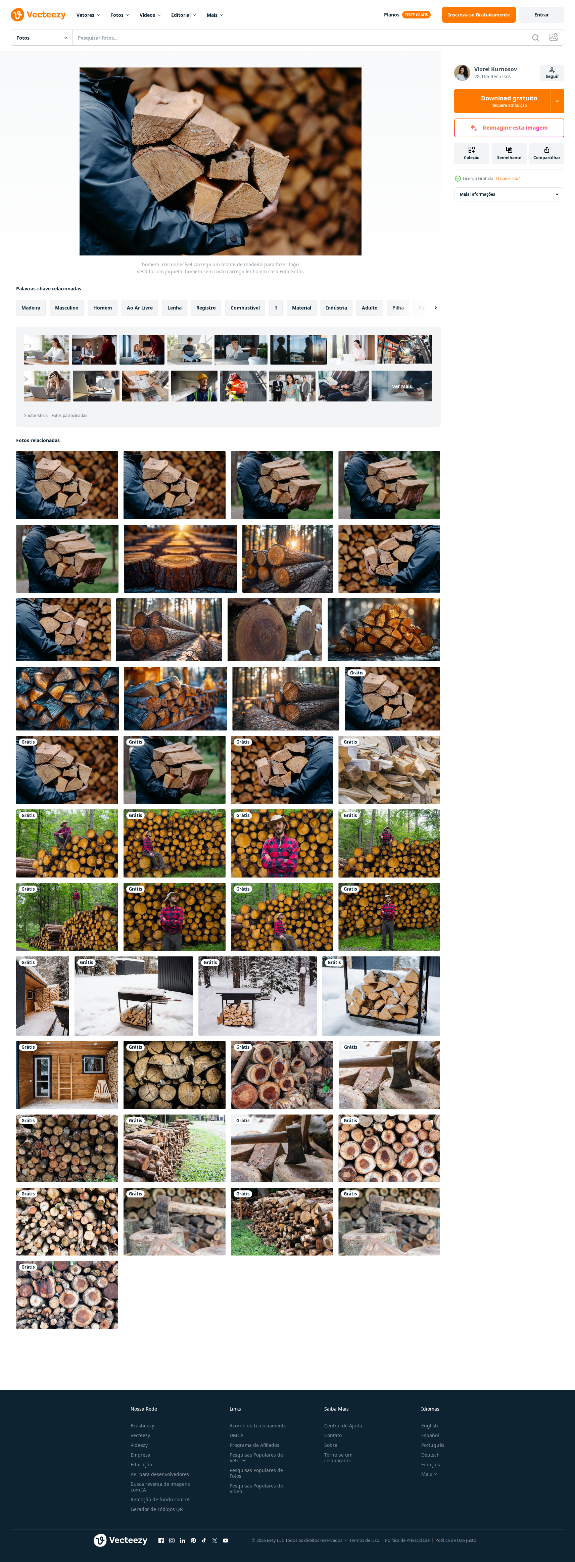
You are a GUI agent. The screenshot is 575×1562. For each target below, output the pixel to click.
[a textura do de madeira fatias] (175, 1075)
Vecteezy (140, 1435)
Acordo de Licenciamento (258, 1425)
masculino (67, 307)
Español (430, 1435)
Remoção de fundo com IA (160, 1499)
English (429, 1425)
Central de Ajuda (343, 1425)
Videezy (139, 1445)
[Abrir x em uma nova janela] (215, 1540)
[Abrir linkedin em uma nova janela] (182, 1540)
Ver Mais (402, 386)
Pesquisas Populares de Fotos (256, 1473)
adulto (370, 307)
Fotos (117, 15)
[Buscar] (536, 38)
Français (430, 1464)
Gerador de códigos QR (157, 1509)
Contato (333, 1435)
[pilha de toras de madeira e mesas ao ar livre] (389, 770)
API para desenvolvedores (160, 1474)
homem (102, 307)
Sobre (330, 1445)
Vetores (85, 15)
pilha (398, 307)
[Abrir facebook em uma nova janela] (161, 1540)
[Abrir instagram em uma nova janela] (172, 1540)
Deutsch (430, 1455)
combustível (245, 307)
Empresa (140, 1455)
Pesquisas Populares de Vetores (256, 1458)
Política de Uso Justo (455, 1540)
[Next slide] (430, 308)
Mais (212, 15)
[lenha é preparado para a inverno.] (175, 698)
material (301, 307)
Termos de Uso (364, 1540)
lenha (174, 307)
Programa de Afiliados (254, 1445)
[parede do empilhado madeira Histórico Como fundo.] (275, 629)
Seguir (552, 76)
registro (206, 307)
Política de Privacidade (407, 1540)
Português (432, 1445)
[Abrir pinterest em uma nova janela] (193, 1540)
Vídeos (147, 15)
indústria (336, 307)
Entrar (541, 14)
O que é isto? (508, 178)
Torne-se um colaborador (338, 1458)
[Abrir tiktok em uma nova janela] (204, 1540)
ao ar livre (140, 307)
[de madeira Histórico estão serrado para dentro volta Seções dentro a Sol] (180, 559)
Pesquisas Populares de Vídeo (256, 1488)
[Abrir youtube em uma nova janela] (225, 1540)
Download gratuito (509, 101)
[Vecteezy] (38, 14)
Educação (141, 1464)
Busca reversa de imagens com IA (160, 1487)
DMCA (236, 1435)
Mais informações (477, 194)
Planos (391, 14)
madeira (30, 307)
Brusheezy (142, 1425)
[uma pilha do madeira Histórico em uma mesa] (384, 629)
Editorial (181, 15)
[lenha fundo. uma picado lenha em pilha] (67, 698)
